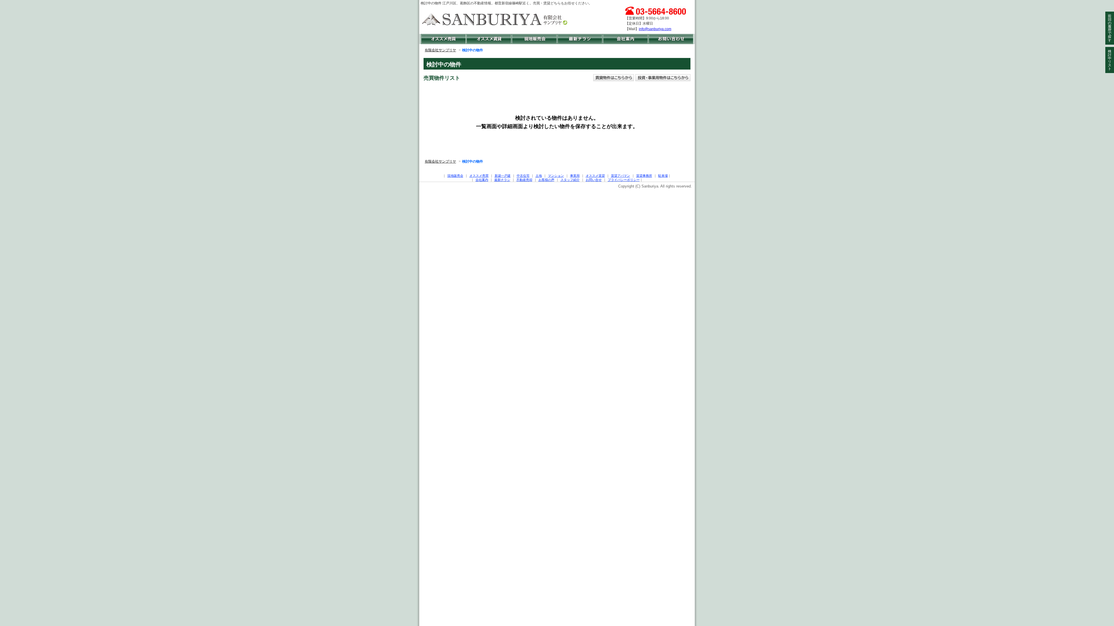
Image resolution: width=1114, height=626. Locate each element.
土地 (539, 175)
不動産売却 (524, 179)
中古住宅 (523, 175)
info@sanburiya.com (655, 29)
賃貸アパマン (620, 175)
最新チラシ (502, 179)
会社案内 (481, 179)
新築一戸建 (503, 175)
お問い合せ (594, 179)
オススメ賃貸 (595, 175)
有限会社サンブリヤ (440, 50)
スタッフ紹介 (570, 179)
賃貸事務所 (644, 175)
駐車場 (663, 175)
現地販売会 (455, 175)
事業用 (575, 175)
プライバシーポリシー (624, 179)
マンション (556, 175)
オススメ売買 (479, 175)
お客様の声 (546, 179)
